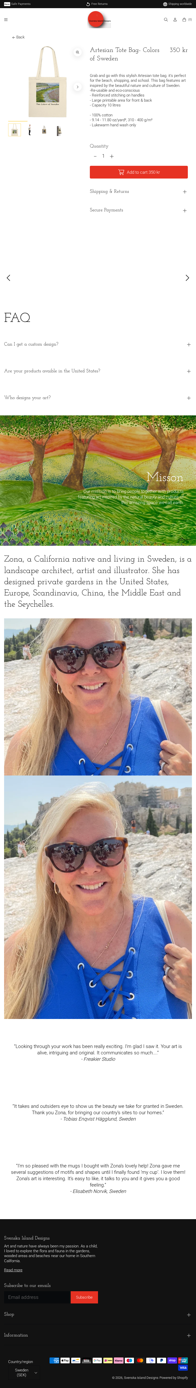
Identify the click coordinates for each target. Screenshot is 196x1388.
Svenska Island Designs (141, 1378)
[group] (14, 130)
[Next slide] (78, 87)
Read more (13, 1270)
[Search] (166, 20)
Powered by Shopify (174, 1378)
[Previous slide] (16, 87)
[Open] (6, 19)
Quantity (99, 146)
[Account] (175, 20)
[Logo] (99, 19)
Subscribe (84, 1297)
